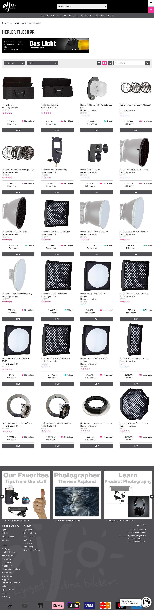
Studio (54, 15)
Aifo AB (141, 525)
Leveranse (6, 562)
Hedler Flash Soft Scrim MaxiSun (94, 231)
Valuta (4, 586)
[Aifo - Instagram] (10, 605)
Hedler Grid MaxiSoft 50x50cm (54, 293)
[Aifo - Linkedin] (41, 605)
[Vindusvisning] (104, 63)
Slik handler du (8, 552)
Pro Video (73, 15)
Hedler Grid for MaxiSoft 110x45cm (134, 358)
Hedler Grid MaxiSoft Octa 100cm (134, 423)
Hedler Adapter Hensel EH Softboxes (17, 423)
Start (4, 23)
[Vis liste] (99, 63)
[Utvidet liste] (110, 63)
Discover (99, 15)
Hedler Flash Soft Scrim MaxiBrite (134, 231)
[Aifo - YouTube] (26, 605)
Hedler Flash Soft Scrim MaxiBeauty (17, 293)
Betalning (6, 596)
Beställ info (6, 572)
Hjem (4, 530)
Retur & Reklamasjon (11, 583)
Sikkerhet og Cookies (11, 569)
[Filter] (147, 63)
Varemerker (7, 576)
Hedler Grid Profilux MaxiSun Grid (134, 169)
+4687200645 (140, 532)
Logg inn (5, 593)
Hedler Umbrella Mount (90, 169)
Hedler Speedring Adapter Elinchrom (96, 423)
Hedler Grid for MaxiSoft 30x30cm (55, 231)
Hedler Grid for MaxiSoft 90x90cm (55, 358)
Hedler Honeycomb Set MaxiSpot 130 (18, 169)
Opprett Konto (8, 589)
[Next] (152, 497)
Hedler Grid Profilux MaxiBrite (14, 231)
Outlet (110, 15)
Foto (63, 15)
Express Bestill (8, 536)
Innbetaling (7, 566)
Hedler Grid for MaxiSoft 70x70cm (134, 293)
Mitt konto (6, 559)
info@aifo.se (141, 529)
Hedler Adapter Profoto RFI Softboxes (57, 423)
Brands (44, 15)
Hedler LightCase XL (49, 105)
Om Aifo (5, 540)
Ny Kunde (6, 549)
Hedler (23, 23)
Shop (9, 23)
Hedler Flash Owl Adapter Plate (54, 169)
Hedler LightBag (9, 105)
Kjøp (18, 130)
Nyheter (5, 533)
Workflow (86, 15)
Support (5, 579)
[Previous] (2, 497)
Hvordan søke (8, 555)
